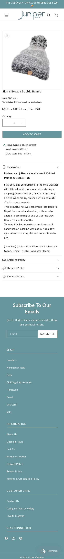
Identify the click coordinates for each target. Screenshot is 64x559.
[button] (6, 15)
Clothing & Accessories (19, 382)
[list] (32, 60)
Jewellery (12, 360)
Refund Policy (14, 471)
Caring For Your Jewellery (20, 508)
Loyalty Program (15, 515)
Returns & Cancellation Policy (23, 478)
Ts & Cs (11, 449)
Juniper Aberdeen (36, 557)
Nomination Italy (16, 367)
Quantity (6, 116)
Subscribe (47, 333)
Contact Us (13, 501)
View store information (18, 153)
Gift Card (12, 404)
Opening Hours (15, 441)
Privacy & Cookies (16, 456)
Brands (10, 397)
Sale (9, 412)
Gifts (9, 375)
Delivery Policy (15, 464)
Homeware (13, 389)
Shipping (17, 102)
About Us (12, 434)
